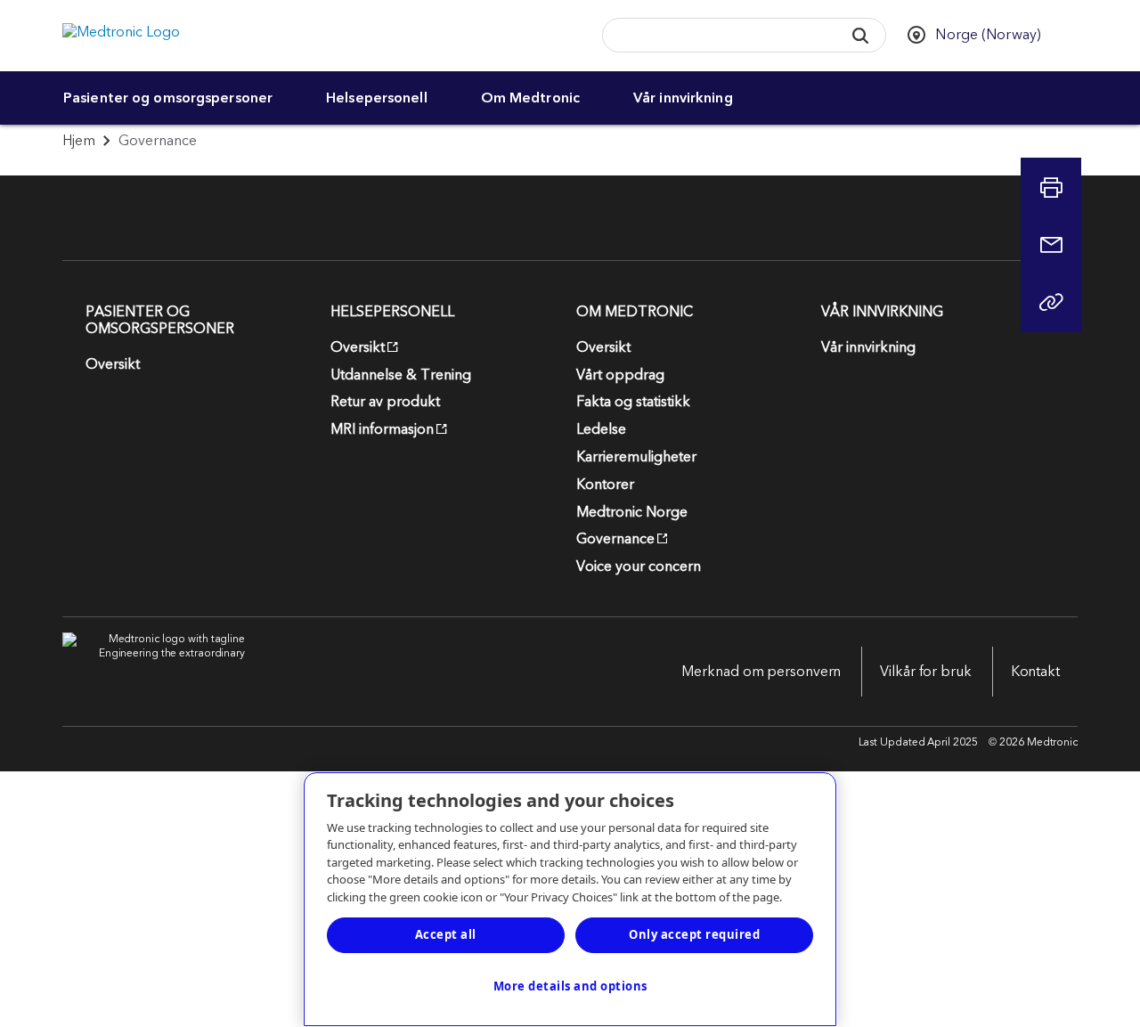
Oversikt (113, 364)
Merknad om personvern (761, 671)
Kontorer (605, 484)
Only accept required (694, 934)
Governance (615, 538)
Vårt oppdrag (620, 375)
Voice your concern (638, 566)
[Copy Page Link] (1050, 301)
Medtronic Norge (632, 512)
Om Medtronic (530, 98)
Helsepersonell (377, 98)
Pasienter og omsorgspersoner (168, 98)
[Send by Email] (1050, 244)
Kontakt (1035, 671)
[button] (860, 35)
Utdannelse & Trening (400, 375)
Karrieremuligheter (636, 456)
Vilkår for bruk (926, 671)
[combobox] (717, 36)
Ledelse (601, 429)
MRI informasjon (382, 429)
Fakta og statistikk (633, 401)
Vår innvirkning (683, 98)
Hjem (78, 140)
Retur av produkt (385, 401)
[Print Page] (1050, 187)
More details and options (570, 986)
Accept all (445, 934)
